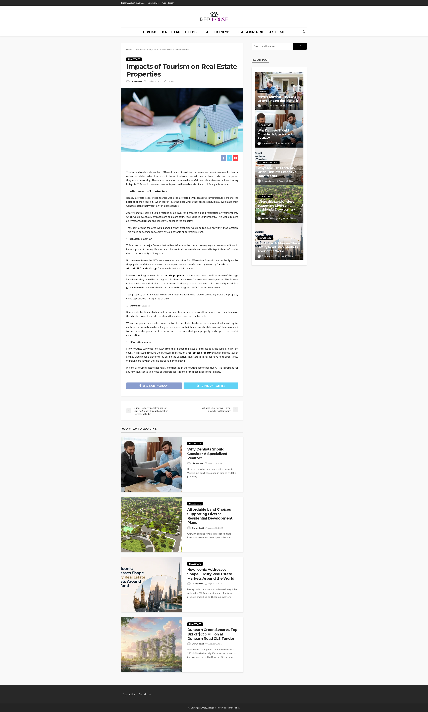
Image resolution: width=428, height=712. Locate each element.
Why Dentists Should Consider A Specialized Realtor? (207, 453)
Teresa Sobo (268, 105)
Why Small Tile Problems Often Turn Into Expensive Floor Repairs (276, 172)
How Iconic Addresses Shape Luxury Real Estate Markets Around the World (210, 573)
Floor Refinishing (268, 163)
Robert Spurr (268, 181)
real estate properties (173, 275)
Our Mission (168, 3)
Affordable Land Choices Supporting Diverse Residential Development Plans (209, 516)
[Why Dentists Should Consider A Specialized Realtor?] (151, 464)
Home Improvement (250, 31)
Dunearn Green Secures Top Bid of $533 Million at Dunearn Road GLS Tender (212, 634)
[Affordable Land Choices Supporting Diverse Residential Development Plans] (151, 524)
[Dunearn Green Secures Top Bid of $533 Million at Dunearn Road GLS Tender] (151, 644)
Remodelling (171, 31)
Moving (263, 91)
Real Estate (277, 31)
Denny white (136, 81)
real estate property (199, 352)
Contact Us (153, 3)
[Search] (304, 32)
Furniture (150, 31)
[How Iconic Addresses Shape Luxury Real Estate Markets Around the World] (151, 584)
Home (205, 31)
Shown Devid (198, 528)
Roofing (191, 31)
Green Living (223, 31)
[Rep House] (214, 16)
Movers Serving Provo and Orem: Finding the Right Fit (277, 98)
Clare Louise (197, 463)
